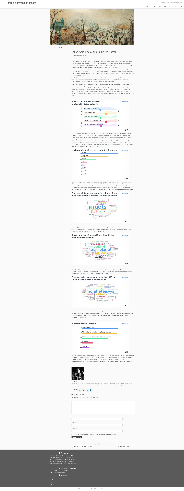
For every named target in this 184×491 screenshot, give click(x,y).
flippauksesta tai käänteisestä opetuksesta (81, 79)
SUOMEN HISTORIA (162, 6)
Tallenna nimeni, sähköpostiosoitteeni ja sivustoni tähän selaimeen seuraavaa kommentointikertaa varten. (94, 434)
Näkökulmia (53, 481)
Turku (55, 470)
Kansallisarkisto (61, 461)
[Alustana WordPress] (95, 488)
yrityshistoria (63, 472)
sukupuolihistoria (53, 468)
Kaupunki (66, 461)
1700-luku (58, 456)
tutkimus (65, 470)
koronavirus (56, 463)
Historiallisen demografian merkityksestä (82, 446)
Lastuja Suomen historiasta (21, 3)
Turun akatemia (59, 470)
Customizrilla (103, 488)
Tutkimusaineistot (54, 482)
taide (69, 468)
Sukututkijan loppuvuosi (87, 67)
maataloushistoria (63, 465)
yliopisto (59, 472)
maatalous (57, 465)
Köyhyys (65, 463)
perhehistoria (62, 467)
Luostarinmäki (52, 465)
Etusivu (51, 48)
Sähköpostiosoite (75, 422)
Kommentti (74, 400)
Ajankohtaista (57, 48)
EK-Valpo (73, 457)
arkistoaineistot (65, 457)
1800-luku (65, 455)
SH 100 (69, 467)
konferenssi (52, 463)
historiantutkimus (70, 459)
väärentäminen (53, 472)
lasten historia (73, 463)
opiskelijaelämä (53, 467)
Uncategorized (53, 484)
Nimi (73, 416)
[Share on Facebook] (80, 390)
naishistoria (69, 465)
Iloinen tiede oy (85, 71)
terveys (51, 470)
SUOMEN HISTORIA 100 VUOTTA (175, 6)
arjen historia (56, 457)
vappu (69, 470)
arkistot (70, 457)
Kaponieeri (77, 67)
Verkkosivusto (74, 428)
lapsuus (69, 463)
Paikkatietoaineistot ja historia (125, 446)
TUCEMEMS (76, 71)
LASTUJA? (153, 6)
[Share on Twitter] (83, 390)
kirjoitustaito (70, 461)
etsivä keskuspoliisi (57, 459)
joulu (57, 461)
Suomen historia (61, 468)
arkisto (60, 457)
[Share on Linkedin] (91, 390)
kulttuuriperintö (61, 463)
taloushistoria (73, 468)
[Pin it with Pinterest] (87, 390)
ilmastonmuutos (53, 461)
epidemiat (51, 459)
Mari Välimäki (85, 55)
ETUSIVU (146, 6)
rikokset (66, 467)
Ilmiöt (52, 479)
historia (62, 459)
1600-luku (52, 455)
